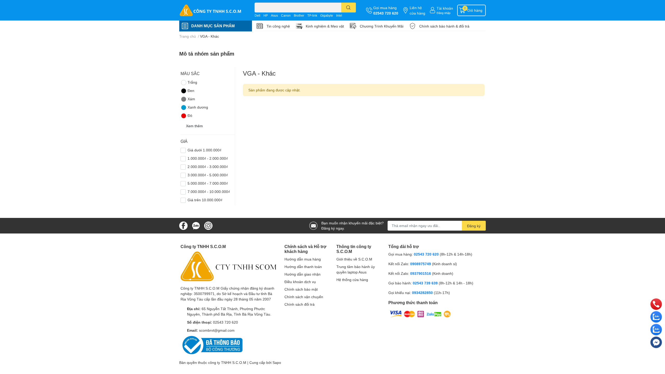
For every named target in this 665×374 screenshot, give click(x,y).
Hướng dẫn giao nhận (302, 274)
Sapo (276, 362)
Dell (257, 15)
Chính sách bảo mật (301, 289)
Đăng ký (474, 226)
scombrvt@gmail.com (217, 330)
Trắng (192, 82)
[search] (348, 7)
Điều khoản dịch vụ (300, 281)
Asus (274, 15)
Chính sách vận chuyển (303, 297)
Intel (339, 15)
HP (265, 15)
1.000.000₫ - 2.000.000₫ (208, 158)
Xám (191, 99)
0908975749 (420, 264)
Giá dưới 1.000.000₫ (204, 150)
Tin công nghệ (278, 26)
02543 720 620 (385, 13)
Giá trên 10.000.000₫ (205, 200)
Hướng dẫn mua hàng (302, 259)
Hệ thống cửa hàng (352, 279)
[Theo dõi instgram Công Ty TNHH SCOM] (208, 225)
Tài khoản (445, 8)
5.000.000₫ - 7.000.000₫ (208, 183)
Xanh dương (198, 107)
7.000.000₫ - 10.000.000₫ (209, 191)
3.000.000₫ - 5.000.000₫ (208, 175)
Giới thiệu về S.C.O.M (354, 259)
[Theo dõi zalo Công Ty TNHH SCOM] (196, 225)
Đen (191, 90)
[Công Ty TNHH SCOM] (211, 10)
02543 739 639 (426, 283)
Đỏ (190, 115)
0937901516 (420, 273)
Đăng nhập (443, 13)
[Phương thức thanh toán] (420, 313)
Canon (286, 15)
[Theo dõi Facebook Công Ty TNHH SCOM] (183, 225)
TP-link (312, 15)
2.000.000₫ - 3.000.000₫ (208, 166)
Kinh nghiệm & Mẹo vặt (325, 26)
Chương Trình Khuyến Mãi (381, 26)
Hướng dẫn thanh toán (303, 266)
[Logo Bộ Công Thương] (213, 345)
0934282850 (423, 292)
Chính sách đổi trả (299, 304)
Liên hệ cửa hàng (417, 10)
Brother (299, 15)
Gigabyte (326, 15)
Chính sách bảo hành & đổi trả (444, 26)
